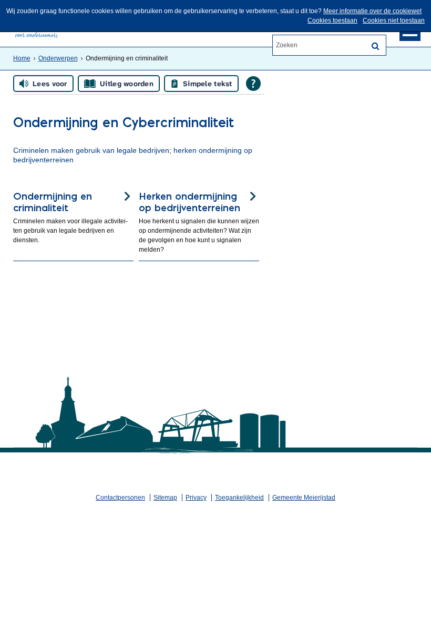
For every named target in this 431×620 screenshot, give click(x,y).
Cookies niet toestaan (394, 20)
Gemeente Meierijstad (303, 497)
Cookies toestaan (332, 20)
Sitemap (165, 497)
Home (21, 58)
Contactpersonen (120, 497)
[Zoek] (375, 46)
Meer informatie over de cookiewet (372, 11)
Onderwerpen (58, 58)
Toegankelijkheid (239, 497)
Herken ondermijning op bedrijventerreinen (189, 202)
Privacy (196, 497)
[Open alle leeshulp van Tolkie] (253, 83)
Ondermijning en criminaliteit (52, 202)
